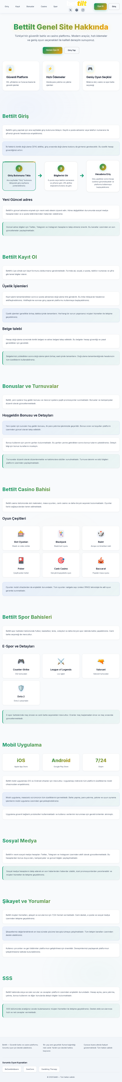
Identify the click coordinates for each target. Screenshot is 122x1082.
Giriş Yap (72, 50)
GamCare (30, 1069)
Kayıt (17, 6)
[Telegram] (76, 10)
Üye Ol (100, 6)
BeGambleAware (12, 1069)
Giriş (7, 6)
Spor (55, 6)
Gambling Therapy (49, 1069)
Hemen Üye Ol (52, 50)
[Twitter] (70, 10)
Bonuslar (30, 6)
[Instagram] (83, 10)
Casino (44, 6)
